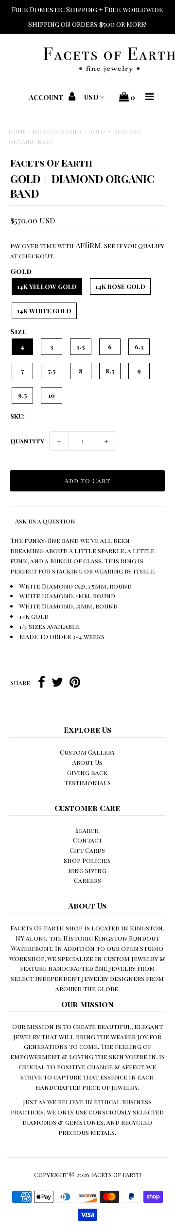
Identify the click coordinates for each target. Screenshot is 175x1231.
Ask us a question (45, 521)
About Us (87, 762)
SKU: (17, 416)
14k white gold (44, 310)
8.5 (110, 371)
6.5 (139, 346)
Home (17, 131)
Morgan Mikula (57, 131)
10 (51, 395)
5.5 (80, 346)
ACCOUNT (47, 97)
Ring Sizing (87, 870)
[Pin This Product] (75, 683)
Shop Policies (87, 860)
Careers (87, 880)
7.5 (52, 371)
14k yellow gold (47, 286)
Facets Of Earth (116, 1175)
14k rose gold (120, 286)
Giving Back (87, 772)
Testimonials (87, 782)
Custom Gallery (87, 752)
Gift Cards (87, 850)
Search (87, 830)
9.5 (22, 395)
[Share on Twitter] (57, 683)
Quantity (27, 441)
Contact (87, 840)
